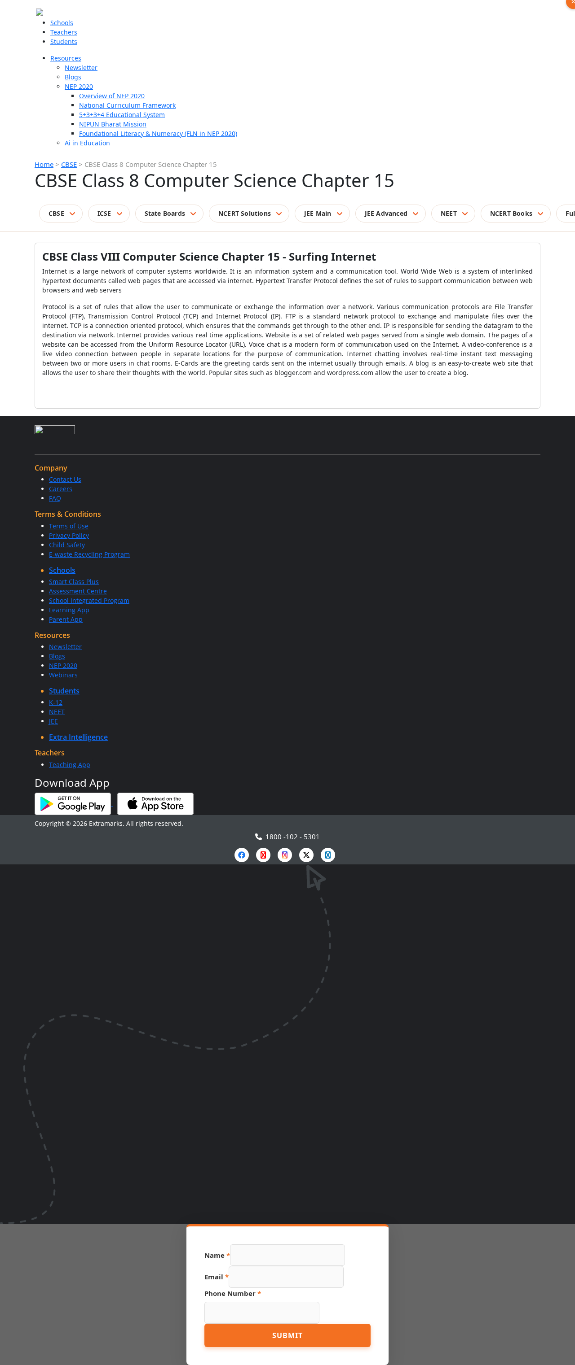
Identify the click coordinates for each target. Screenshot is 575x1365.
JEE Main (318, 213)
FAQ (55, 498)
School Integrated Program (89, 600)
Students (63, 41)
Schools (61, 22)
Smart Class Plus (74, 581)
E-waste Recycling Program (89, 554)
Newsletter (81, 67)
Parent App (66, 619)
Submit (287, 1335)
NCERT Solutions (244, 213)
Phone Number (232, 1293)
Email (216, 1276)
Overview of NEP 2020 (112, 96)
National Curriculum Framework (127, 105)
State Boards (165, 213)
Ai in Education (87, 143)
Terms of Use (68, 526)
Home (44, 164)
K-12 (55, 702)
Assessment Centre (78, 591)
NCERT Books (511, 213)
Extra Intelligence (78, 737)
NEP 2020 (79, 86)
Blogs (73, 77)
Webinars (63, 675)
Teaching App (69, 764)
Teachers (63, 32)
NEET (449, 213)
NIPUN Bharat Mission (112, 124)
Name (217, 1255)
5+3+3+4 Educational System (122, 114)
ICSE (104, 213)
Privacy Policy (69, 535)
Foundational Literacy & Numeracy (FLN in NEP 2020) (158, 133)
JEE (53, 721)
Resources (65, 58)
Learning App (69, 610)
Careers (60, 488)
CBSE (69, 164)
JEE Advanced (386, 213)
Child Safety (67, 545)
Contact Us (65, 479)
